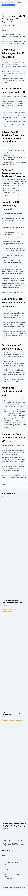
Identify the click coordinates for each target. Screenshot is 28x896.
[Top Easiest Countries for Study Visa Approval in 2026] (14, 660)
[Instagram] (5, 850)
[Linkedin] (7, 850)
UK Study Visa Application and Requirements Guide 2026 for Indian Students (12, 602)
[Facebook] (3, 850)
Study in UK (4, 30)
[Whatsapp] (10, 850)
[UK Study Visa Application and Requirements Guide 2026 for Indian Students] (14, 547)
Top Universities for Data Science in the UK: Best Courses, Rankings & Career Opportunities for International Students (14, 825)
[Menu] (25, 8)
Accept (5, 5)
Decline (12, 5)
